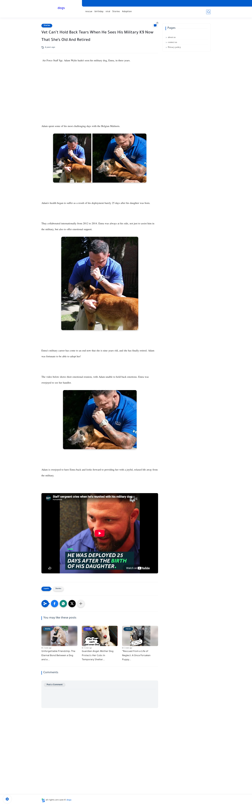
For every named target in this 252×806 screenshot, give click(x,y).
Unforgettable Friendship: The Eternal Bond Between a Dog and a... (58, 655)
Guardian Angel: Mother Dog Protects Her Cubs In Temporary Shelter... (97, 655)
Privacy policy (174, 47)
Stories (116, 12)
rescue (88, 12)
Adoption (127, 12)
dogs (61, 8)
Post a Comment (55, 685)
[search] (208, 12)
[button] (54, 603)
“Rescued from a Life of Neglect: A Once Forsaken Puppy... (136, 655)
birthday (98, 12)
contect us (172, 42)
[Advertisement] (99, 91)
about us (172, 37)
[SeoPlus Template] (43, 800)
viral (108, 12)
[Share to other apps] (80, 603)
